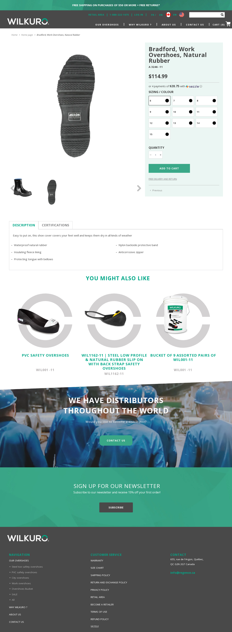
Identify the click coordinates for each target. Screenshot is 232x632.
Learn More (116, 435)
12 (151, 123)
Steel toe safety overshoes (27, 566)
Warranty (97, 560)
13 (174, 123)
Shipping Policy (100, 575)
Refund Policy (100, 619)
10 (174, 111)
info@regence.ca (182, 573)
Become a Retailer (102, 604)
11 (198, 111)
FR (152, 14)
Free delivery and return (163, 179)
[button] (184, 86)
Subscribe (116, 507)
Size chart (97, 567)
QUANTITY (156, 148)
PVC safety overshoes (24, 572)
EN (161, 14)
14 (198, 123)
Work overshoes (21, 583)
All (13, 599)
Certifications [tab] (55, 225)
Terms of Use (99, 611)
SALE (14, 594)
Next (137, 191)
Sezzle (95, 626)
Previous (12, 191)
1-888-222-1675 (119, 14)
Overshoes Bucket (22, 588)
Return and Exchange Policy (109, 582)
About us (169, 24)
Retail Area (96, 14)
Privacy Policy (100, 589)
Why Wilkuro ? (140, 24)
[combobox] (207, 15)
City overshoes (20, 577)
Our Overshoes (107, 24)
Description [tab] (24, 225)
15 (151, 134)
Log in (138, 14)
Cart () (219, 24)
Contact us (195, 24)
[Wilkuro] (28, 22)
